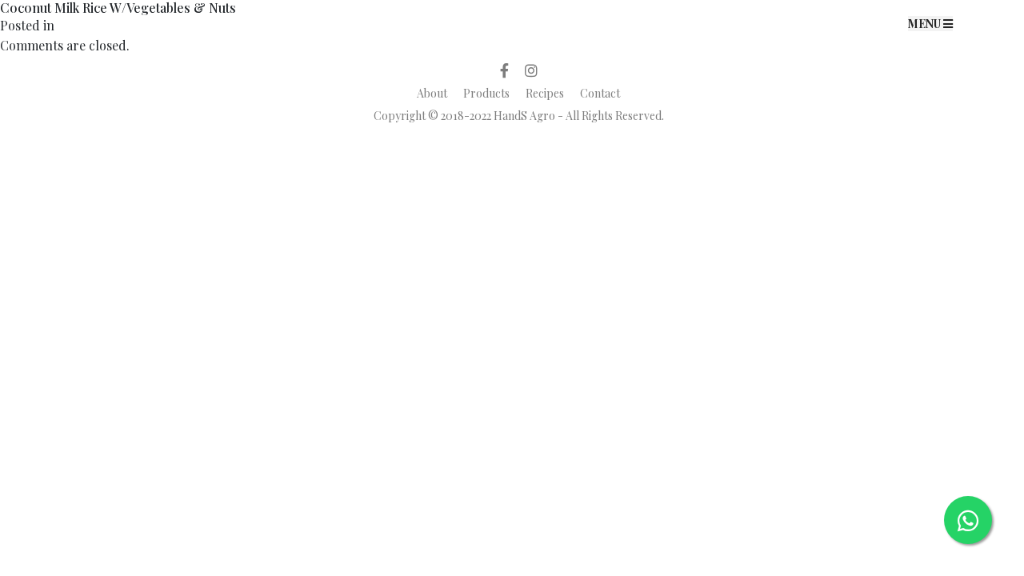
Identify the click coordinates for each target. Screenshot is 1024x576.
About (432, 93)
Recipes (545, 93)
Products (486, 93)
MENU (925, 23)
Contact (600, 93)
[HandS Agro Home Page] (512, 22)
